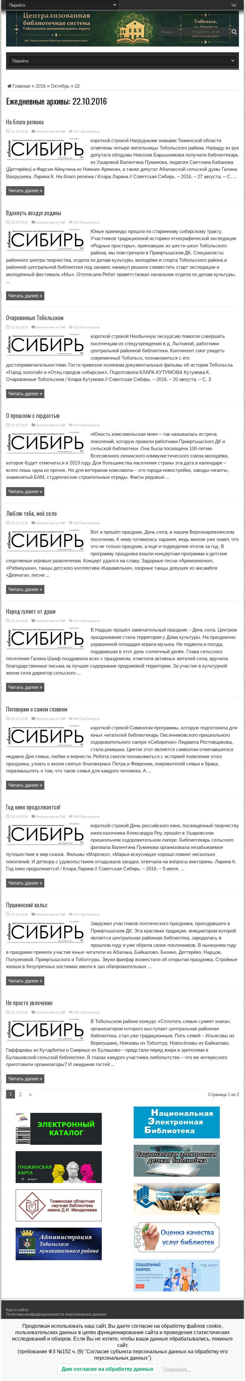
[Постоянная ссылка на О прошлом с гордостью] (46, 452)
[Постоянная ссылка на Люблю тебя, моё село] (46, 550)
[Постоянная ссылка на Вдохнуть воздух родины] (46, 249)
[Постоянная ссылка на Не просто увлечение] (46, 1039)
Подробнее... (177, 1369)
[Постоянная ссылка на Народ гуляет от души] (46, 648)
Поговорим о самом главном (36, 709)
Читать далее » (25, 190)
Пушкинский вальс (27, 905)
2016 (40, 86)
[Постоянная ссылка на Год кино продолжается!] (46, 844)
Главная (21, 86)
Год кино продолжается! (33, 807)
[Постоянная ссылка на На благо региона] (46, 159)
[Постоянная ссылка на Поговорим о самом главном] (46, 746)
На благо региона (25, 122)
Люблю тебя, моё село (31, 513)
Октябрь (60, 86)
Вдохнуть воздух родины (33, 212)
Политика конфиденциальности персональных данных (56, 1314)
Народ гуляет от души (31, 611)
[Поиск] (234, 32)
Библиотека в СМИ (50, 131)
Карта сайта (17, 1310)
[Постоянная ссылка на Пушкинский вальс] (46, 942)
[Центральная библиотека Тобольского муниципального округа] (50, 36)
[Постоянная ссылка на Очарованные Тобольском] (46, 354)
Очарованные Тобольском (34, 317)
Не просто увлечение (29, 1002)
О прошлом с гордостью (33, 415)
